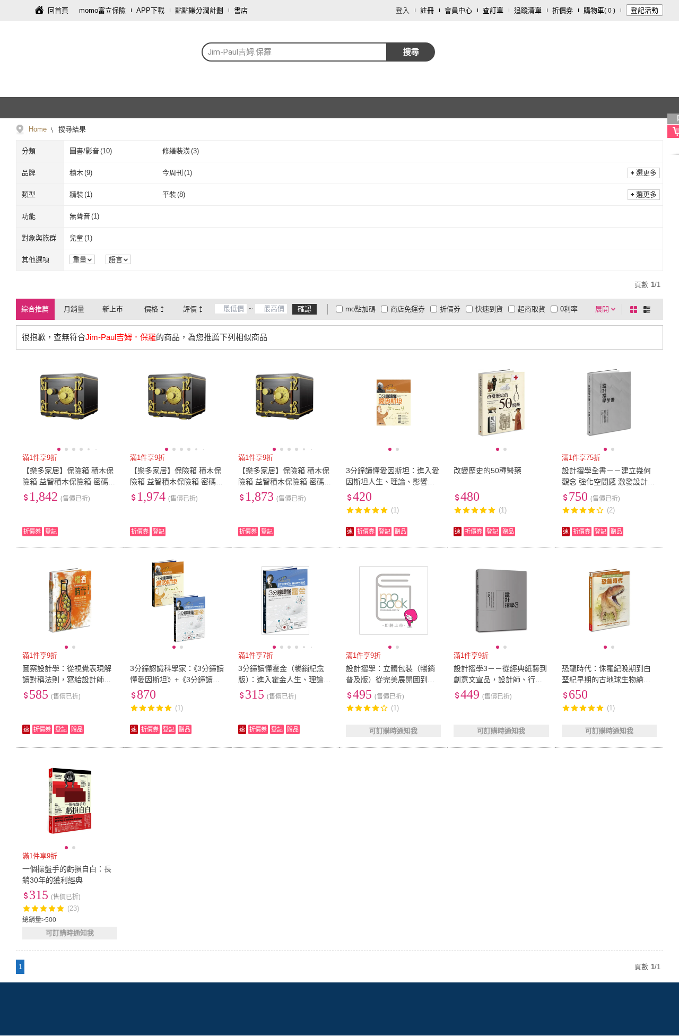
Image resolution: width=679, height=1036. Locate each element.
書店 (241, 10)
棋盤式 (635, 309)
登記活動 (644, 10)
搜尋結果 (71, 129)
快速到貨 (489, 309)
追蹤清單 (528, 10)
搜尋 (411, 51)
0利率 (569, 309)
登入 (403, 10)
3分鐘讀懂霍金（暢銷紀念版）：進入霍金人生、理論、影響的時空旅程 (284, 679)
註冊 (427, 10)
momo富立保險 (102, 10)
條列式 (648, 309)
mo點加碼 (360, 309)
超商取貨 (531, 309)
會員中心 (458, 10)
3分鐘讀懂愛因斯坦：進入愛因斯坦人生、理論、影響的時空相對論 (392, 481)
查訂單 (493, 10)
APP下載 (150, 10)
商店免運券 (407, 309)
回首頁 (58, 10)
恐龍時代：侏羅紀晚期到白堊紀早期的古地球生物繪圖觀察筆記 (606, 679)
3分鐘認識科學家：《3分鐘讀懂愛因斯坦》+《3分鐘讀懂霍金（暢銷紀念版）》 (177, 679)
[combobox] (294, 52)
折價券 (562, 10)
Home (38, 129)
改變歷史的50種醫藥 (487, 470)
